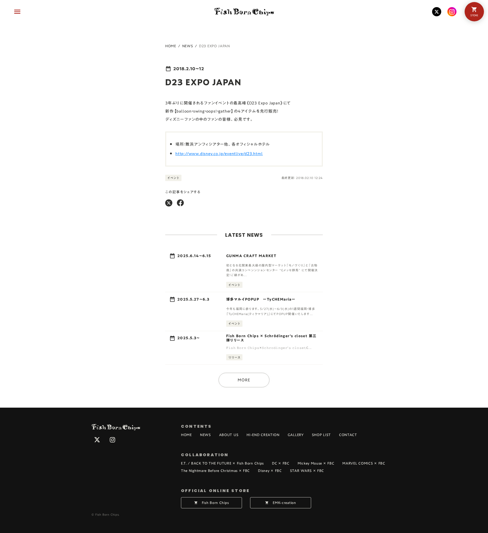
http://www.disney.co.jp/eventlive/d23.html (219, 154)
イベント (173, 178)
